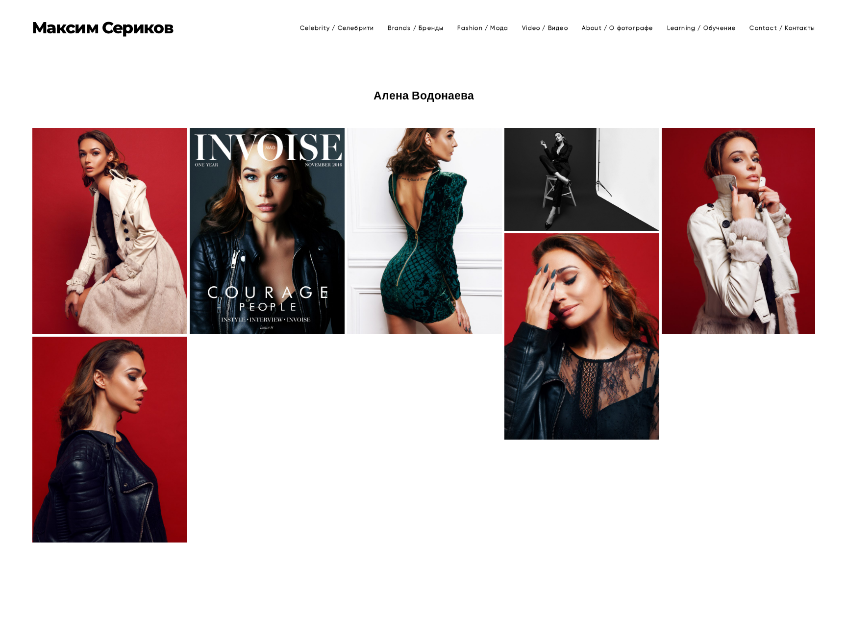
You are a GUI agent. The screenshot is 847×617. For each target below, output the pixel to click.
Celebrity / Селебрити (337, 28)
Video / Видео (545, 28)
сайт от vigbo (423, 594)
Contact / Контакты (782, 28)
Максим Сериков (102, 28)
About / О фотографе (617, 28)
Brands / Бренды (416, 28)
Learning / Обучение (701, 28)
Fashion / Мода (482, 28)
